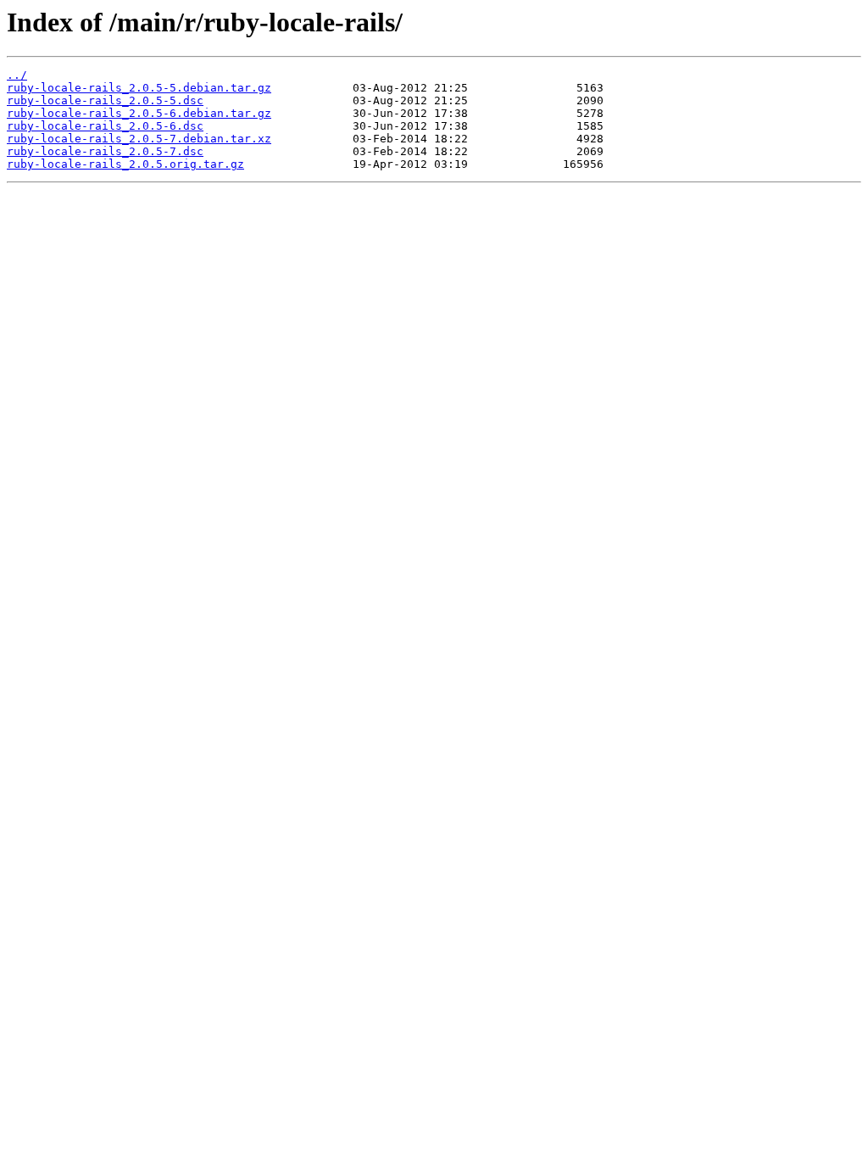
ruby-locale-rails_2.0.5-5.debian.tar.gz (139, 87)
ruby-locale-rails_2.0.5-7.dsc (105, 151)
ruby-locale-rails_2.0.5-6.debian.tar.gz (139, 113)
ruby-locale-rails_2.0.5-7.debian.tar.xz (139, 138)
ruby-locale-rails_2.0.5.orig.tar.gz (125, 164)
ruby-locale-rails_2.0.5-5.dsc (105, 100)
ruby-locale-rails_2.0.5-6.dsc (105, 126)
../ (17, 75)
